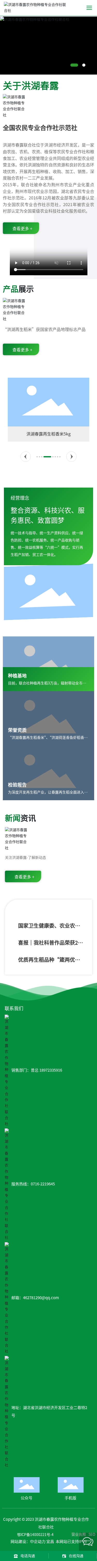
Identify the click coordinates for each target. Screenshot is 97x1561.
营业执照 (78, 1534)
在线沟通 (76, 1556)
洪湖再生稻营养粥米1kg (54, 434)
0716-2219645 (43, 1184)
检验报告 (17, 784)
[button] (71, 65)
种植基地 (17, 675)
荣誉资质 (17, 730)
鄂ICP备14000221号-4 (35, 1534)
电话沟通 (27, 1556)
